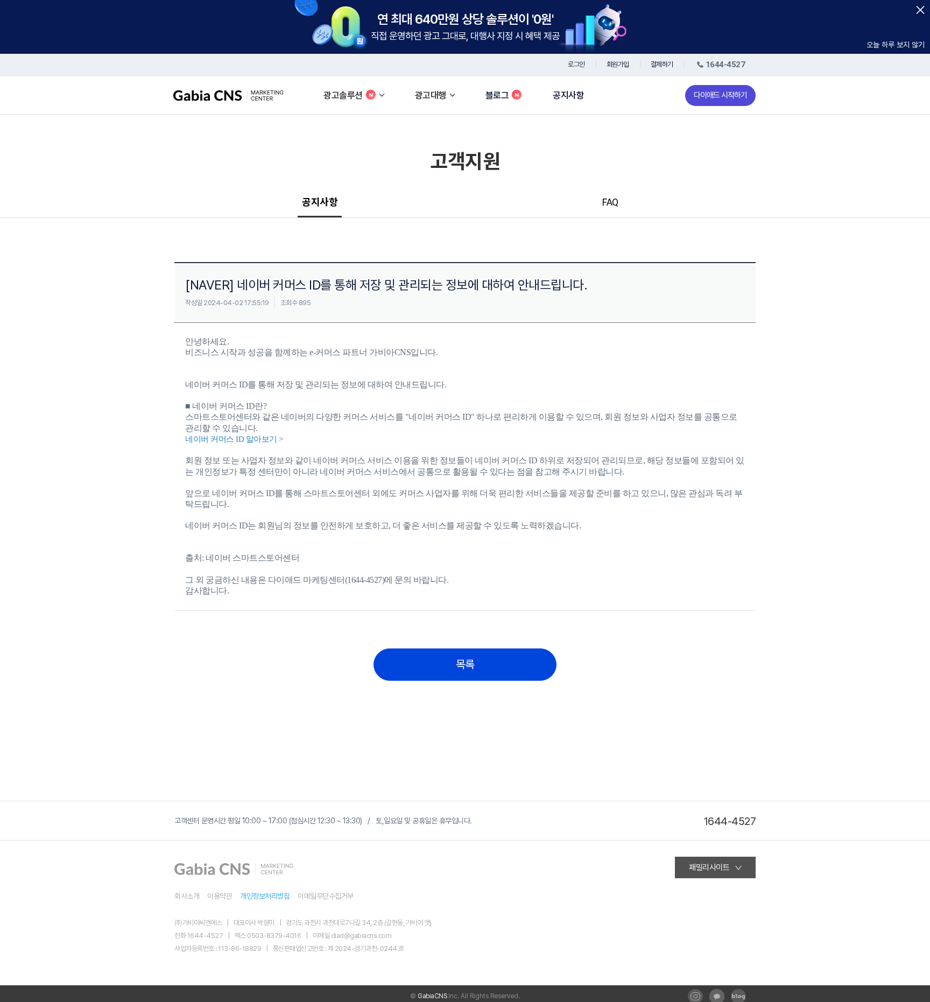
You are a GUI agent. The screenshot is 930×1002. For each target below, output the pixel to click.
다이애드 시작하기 (720, 95)
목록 (465, 664)
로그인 (576, 64)
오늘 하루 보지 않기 (895, 44)
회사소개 (186, 896)
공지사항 (568, 95)
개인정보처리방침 (265, 896)
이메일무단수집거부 (326, 896)
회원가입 (618, 64)
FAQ (610, 202)
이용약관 (219, 896)
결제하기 (662, 64)
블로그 (497, 95)
